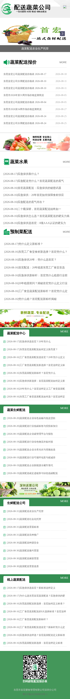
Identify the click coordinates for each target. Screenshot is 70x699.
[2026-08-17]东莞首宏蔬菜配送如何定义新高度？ (32, 349)
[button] (7, 33)
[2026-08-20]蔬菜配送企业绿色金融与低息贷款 (31, 418)
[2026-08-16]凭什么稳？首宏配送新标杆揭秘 (30, 298)
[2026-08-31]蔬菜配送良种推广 (23, 535)
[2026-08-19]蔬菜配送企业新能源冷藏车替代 (30, 465)
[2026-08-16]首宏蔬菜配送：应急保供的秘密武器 (32, 187)
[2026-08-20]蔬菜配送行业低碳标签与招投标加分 (32, 426)
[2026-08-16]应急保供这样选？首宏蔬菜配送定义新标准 (36, 635)
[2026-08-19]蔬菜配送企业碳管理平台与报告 (30, 434)
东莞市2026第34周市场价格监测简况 (22, 108)
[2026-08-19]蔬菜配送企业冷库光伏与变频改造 (31, 449)
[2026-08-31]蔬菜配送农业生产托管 (25, 511)
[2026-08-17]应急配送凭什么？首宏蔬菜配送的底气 (33, 180)
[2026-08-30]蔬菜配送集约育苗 (23, 550)
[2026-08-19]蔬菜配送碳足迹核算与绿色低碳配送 (32, 473)
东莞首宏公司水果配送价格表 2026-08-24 (24, 122)
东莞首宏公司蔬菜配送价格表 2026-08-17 (24, 73)
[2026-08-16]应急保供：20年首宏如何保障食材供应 (33, 194)
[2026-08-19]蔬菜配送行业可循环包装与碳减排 (31, 457)
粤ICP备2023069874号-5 (35, 694)
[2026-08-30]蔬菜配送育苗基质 (23, 566)
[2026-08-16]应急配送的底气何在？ (24, 201)
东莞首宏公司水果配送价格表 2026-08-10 (24, 80)
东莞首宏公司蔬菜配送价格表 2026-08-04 (24, 101)
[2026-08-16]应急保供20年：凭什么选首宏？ (30, 259)
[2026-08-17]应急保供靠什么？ (21, 173)
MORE (63, 62)
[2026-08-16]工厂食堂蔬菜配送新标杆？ (27, 619)
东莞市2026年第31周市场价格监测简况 (23, 94)
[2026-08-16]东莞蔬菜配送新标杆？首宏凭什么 (31, 373)
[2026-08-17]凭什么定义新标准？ (23, 243)
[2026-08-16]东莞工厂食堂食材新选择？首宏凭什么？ (35, 251)
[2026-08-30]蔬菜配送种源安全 (23, 542)
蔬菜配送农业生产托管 (35, 48)
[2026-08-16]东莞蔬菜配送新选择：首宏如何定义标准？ (36, 603)
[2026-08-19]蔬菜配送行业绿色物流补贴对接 (30, 442)
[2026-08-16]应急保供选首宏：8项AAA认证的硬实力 (34, 223)
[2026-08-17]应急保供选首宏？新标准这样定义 (31, 588)
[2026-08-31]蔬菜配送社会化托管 (24, 519)
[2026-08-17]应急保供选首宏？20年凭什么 (29, 341)
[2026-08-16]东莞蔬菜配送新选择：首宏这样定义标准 (35, 643)
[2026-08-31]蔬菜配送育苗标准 (23, 527)
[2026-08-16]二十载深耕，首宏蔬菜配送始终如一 (32, 209)
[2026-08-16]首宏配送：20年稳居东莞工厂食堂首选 (34, 267)
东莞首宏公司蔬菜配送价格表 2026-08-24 (24, 115)
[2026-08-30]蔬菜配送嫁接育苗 (23, 558)
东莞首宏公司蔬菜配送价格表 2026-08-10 (24, 87)
